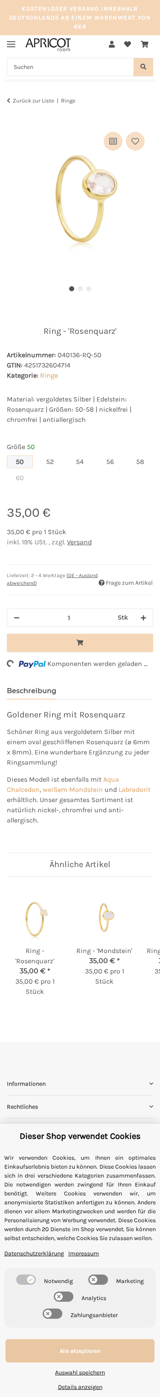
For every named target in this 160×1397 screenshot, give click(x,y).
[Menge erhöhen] (143, 617)
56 (113, 461)
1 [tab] (71, 288)
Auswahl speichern (80, 1372)
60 (24, 477)
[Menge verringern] (16, 617)
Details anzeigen (80, 1387)
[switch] (26, 1280)
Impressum (83, 1253)
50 (24, 461)
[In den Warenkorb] (13, 120)
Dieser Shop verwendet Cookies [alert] (80, 1136)
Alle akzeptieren (80, 1351)
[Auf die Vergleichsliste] (113, 141)
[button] (111, 44)
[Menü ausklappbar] (11, 40)
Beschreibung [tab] (31, 691)
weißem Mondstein (73, 789)
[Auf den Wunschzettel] (135, 141)
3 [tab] (88, 288)
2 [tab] (80, 288)
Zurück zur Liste (33, 100)
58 (144, 461)
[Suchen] (143, 67)
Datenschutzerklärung (34, 1253)
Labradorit (135, 789)
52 (53, 461)
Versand (79, 542)
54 (83, 461)
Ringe (49, 375)
